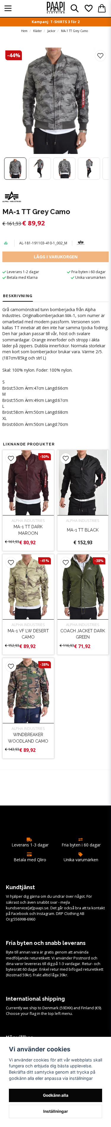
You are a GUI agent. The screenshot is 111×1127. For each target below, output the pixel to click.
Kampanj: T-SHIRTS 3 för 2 (56, 21)
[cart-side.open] (102, 8)
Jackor (51, 31)
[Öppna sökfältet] (74, 8)
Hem (24, 31)
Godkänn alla (55, 1095)
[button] (100, 55)
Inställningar (55, 1111)
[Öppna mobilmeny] (8, 8)
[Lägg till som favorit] (88, 8)
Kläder (37, 31)
